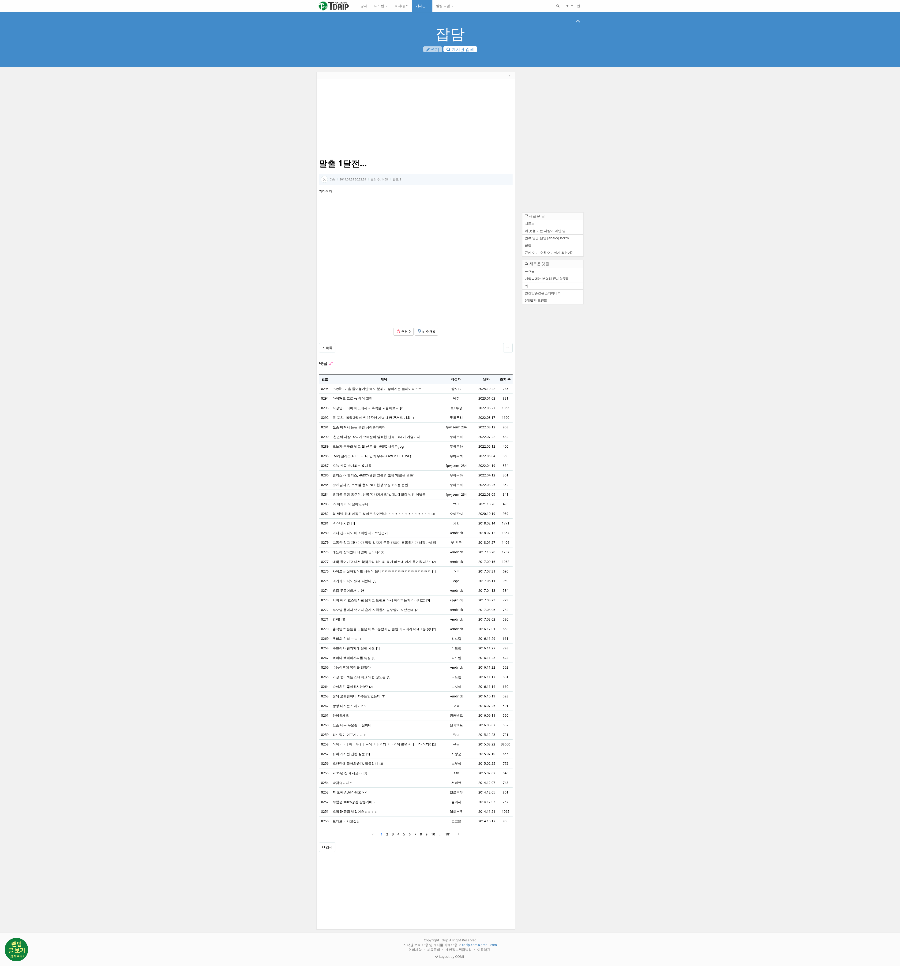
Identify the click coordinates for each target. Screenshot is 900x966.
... (440, 834)
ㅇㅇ (456, 571)
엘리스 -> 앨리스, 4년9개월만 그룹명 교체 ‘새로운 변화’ (373, 475)
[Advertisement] (284, 144)
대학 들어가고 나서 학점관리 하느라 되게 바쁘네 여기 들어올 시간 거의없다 (382, 561)
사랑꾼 (456, 754)
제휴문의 (434, 949)
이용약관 (483, 949)
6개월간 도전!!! (536, 300)
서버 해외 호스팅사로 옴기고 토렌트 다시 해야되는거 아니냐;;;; (379, 600)
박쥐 (456, 398)
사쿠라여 (456, 600)
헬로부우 (456, 792)
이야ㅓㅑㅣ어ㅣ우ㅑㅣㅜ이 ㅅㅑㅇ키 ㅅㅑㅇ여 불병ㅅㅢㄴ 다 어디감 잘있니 (382, 744)
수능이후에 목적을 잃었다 (352, 667)
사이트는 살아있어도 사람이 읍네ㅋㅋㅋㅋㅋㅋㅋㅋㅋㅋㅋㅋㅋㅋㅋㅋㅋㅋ (382, 571)
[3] (374, 581)
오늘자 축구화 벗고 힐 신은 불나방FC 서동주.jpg (368, 446)
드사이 (456, 686)
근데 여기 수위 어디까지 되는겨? (549, 252)
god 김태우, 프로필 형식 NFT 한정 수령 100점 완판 (370, 485)
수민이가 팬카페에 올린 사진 (354, 648)
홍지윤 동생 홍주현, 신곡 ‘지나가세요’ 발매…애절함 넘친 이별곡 (379, 494)
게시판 (421, 6)
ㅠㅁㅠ (530, 271)
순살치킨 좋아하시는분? (350, 686)
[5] (381, 764)
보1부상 (456, 408)
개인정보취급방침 (459, 949)
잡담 (450, 33)
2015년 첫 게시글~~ (347, 773)
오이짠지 (456, 513)
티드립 (379, 6)
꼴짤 (528, 245)
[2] (402, 408)
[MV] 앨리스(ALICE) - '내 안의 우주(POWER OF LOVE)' (372, 456)
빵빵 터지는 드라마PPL (349, 706)
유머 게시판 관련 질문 (349, 754)
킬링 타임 (443, 6)
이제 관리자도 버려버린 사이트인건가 (360, 533)
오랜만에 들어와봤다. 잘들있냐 (355, 763)
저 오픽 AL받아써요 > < (350, 792)
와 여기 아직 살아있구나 (350, 504)
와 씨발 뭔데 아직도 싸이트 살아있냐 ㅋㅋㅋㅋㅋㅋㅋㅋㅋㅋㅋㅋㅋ (381, 513)
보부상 (456, 763)
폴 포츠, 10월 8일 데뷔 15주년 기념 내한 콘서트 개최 (371, 417)
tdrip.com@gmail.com (479, 945)
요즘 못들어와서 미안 (348, 590)
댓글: (397, 179)
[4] (433, 514)
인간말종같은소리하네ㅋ (543, 293)
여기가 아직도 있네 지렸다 (352, 581)
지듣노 (530, 223)
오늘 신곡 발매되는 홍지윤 (352, 465)
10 (433, 834)
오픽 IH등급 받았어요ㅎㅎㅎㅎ (355, 811)
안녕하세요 (341, 715)
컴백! (336, 619)
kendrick (456, 533)
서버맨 (456, 782)
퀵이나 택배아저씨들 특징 (352, 657)
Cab (332, 179)
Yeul (456, 504)
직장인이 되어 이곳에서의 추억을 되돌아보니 (366, 408)
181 (448, 834)
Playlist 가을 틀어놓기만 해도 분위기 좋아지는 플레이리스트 (377, 388)
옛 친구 (456, 542)
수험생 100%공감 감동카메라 (354, 802)
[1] (413, 418)
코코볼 (456, 821)
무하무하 (456, 417)
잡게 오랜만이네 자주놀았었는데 (356, 696)
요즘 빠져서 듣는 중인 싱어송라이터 (359, 427)
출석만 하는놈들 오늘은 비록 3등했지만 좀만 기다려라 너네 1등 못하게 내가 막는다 (382, 629)
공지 (364, 6)
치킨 (456, 523)
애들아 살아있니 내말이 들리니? (356, 552)
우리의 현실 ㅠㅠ (345, 638)
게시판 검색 (462, 49)
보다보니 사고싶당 (346, 821)
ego (456, 581)
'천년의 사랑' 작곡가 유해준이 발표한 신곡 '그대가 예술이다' (377, 436)
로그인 (574, 6)
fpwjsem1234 (456, 427)
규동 (456, 744)
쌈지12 (456, 388)
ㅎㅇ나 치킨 (341, 523)
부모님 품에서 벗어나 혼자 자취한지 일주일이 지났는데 (373, 609)
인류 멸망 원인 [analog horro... (548, 238)
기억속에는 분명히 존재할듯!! (546, 278)
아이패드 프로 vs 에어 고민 (352, 398)
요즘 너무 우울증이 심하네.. (353, 725)
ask (456, 773)
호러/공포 (401, 6)
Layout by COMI (451, 956)
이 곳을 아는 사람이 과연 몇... (546, 230)
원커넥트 (456, 715)
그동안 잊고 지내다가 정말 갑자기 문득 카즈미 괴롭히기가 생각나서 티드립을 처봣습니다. (384, 542)
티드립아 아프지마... (348, 734)
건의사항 (416, 949)
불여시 (456, 802)
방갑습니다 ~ (342, 782)
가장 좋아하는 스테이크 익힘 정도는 (359, 677)
